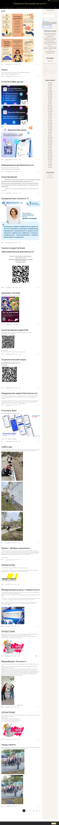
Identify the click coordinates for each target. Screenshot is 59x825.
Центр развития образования (50, 51)
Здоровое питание (10, 293)
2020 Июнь (50, 103)
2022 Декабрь (50, 141)
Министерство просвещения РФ (50, 33)
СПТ (3, 11)
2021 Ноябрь (50, 126)
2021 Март (50, 115)
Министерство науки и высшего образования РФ (50, 35)
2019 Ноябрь (50, 94)
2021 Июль (50, 121)
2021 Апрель (50, 117)
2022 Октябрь (50, 138)
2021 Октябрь (50, 124)
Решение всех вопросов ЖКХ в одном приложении (10, 413)
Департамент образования (50, 40)
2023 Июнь (50, 149)
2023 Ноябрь (50, 152)
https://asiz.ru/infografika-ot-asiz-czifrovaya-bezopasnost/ (10, 169)
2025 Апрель (50, 162)
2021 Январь (50, 112)
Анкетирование (9, 177)
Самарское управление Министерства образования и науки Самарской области (50, 44)
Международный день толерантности (20, 590)
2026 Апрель (50, 167)
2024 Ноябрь (50, 159)
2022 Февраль (50, 129)
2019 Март (50, 85)
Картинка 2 (15, 438)
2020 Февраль (50, 97)
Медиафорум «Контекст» (14, 661)
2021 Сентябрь (50, 123)
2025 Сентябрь (50, 164)
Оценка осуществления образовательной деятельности (17, 250)
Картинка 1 (10, 438)
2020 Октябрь (50, 108)
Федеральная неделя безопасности (19, 393)
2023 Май (50, 147)
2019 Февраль (50, 84)
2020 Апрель (50, 100)
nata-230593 (8, 542)
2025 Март (50, 161)
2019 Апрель (50, 87)
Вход (52, 10)
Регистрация (49, 10)
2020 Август (50, 105)
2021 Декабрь (50, 127)
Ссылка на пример (4, 350)
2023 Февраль (50, 144)
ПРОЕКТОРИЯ (8, 565)
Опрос (4, 70)
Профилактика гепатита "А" (15, 198)
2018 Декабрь (50, 82)
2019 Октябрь (50, 93)
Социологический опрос (13, 359)
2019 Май (50, 88)
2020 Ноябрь (50, 109)
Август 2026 (50, 60)
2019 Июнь (50, 90)
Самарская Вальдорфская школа (29, 3)
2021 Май (50, 118)
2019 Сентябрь (50, 91)
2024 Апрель (50, 155)
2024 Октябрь (50, 158)
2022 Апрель (50, 132)
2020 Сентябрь (50, 106)
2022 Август (50, 135)
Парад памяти (8, 744)
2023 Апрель (50, 146)
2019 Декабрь (50, 96)
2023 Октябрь (50, 150)
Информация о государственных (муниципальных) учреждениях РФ (50, 38)
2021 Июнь (50, 120)
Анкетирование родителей (14, 330)
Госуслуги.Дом (8, 410)
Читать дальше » (4, 190)
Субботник (6, 447)
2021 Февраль (50, 114)
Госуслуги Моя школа (12, 81)
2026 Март (50, 165)
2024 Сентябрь (50, 156)
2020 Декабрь (50, 111)
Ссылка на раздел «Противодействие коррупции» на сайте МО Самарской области (50, 48)
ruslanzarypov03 (8, 64)
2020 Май (50, 102)
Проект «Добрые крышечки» (15, 548)
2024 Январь (50, 153)
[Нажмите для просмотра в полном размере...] (12, 480)
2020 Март (50, 99)
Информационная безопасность (17, 165)
